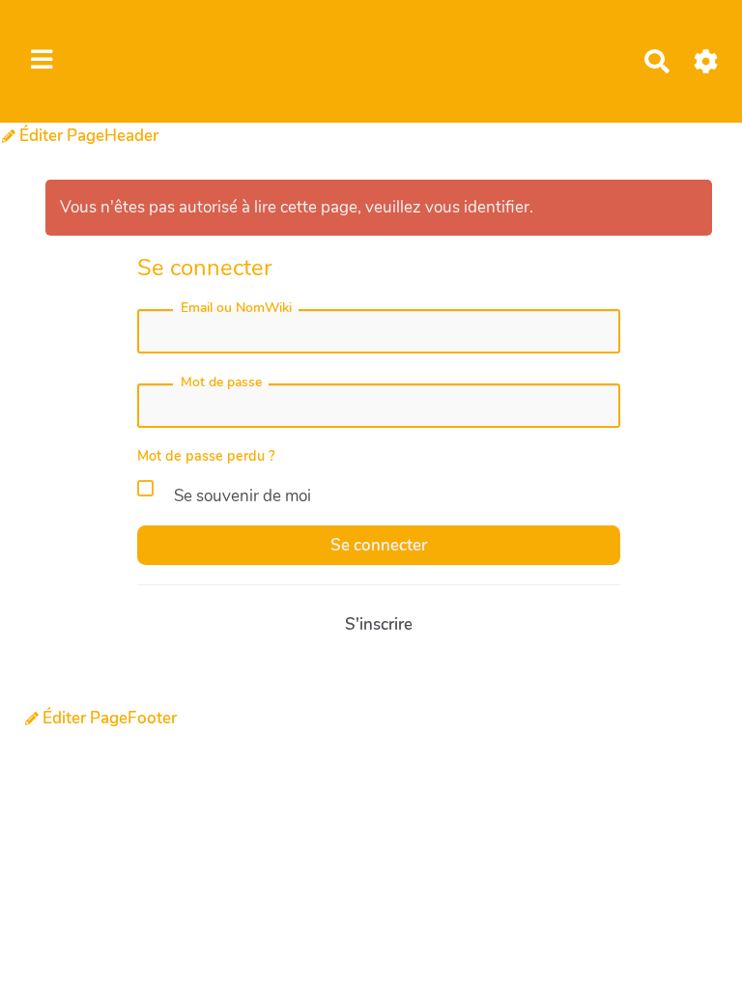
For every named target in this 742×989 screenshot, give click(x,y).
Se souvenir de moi (240, 496)
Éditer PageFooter (108, 718)
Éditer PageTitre (358, 110)
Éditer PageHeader (86, 136)
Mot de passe (221, 382)
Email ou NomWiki (236, 307)
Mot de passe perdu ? (206, 456)
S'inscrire (379, 624)
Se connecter (378, 545)
